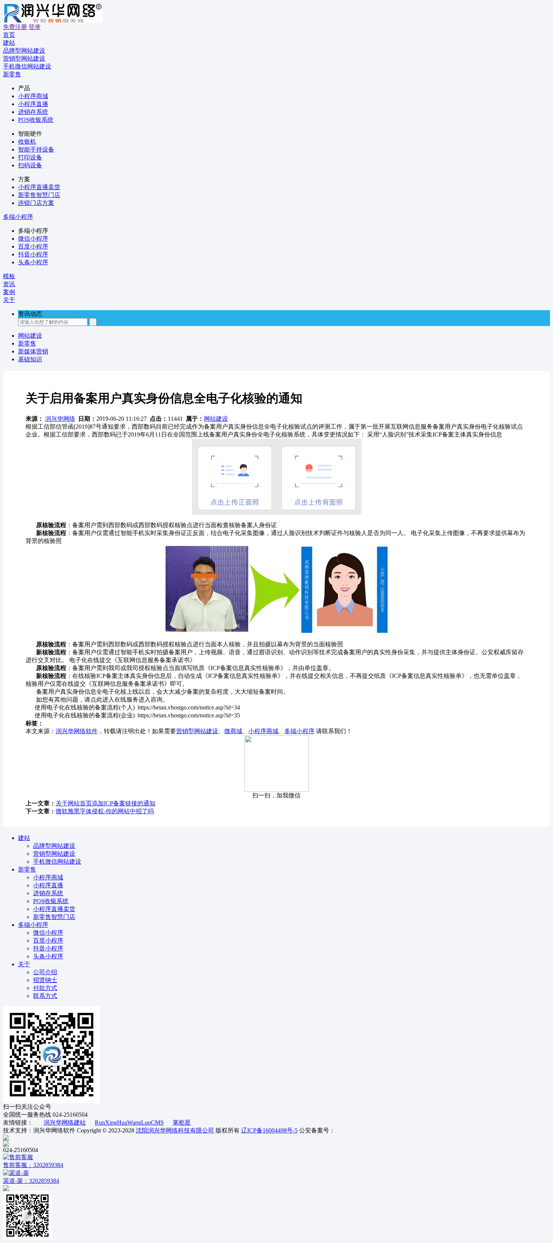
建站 (9, 42)
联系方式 (45, 996)
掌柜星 (182, 1122)
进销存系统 (33, 112)
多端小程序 (18, 217)
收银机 (27, 141)
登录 (35, 27)
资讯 (9, 284)
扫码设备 (30, 165)
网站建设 (30, 335)
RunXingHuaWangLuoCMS (129, 1122)
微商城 (233, 731)
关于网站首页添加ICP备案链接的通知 (105, 803)
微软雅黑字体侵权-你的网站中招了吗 (105, 811)
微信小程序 (33, 238)
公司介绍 (45, 972)
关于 (9, 300)
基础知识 (30, 359)
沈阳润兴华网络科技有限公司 (175, 1130)
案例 (9, 292)
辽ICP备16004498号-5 (269, 1130)
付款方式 (45, 988)
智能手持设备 (36, 149)
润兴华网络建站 (65, 1122)
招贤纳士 (45, 980)
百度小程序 (33, 246)
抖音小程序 (33, 254)
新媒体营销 (33, 351)
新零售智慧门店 (39, 195)
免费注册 (15, 27)
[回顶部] (276, 1138)
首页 (9, 35)
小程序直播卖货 (39, 187)
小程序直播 (33, 104)
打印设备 (30, 157)
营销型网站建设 (197, 731)
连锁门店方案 (36, 203)
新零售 (12, 74)
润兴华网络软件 (77, 731)
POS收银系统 (35, 120)
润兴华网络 (60, 418)
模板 (9, 276)
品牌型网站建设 (54, 846)
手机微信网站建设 (57, 861)
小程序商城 (33, 96)
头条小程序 (33, 262)
